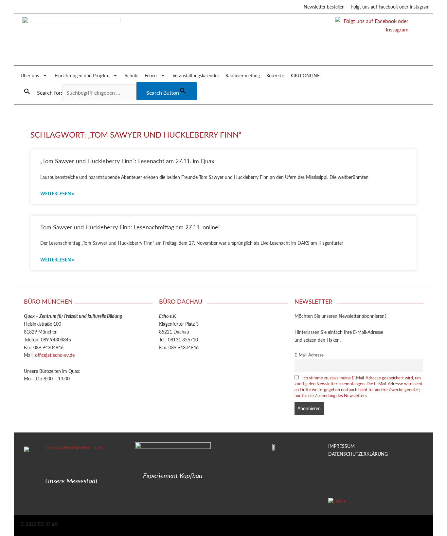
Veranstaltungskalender (195, 75)
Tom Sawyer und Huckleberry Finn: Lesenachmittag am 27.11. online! (130, 227)
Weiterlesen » (57, 193)
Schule (131, 75)
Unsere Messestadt (71, 480)
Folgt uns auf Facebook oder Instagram (390, 6)
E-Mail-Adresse (309, 355)
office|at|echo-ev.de (55, 355)
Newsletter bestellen (324, 6)
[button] (27, 91)
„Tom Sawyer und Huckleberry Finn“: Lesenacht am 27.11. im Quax (127, 161)
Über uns (30, 75)
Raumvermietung (242, 75)
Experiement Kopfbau (173, 475)
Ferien (151, 75)
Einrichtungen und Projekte (82, 75)
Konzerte (275, 75)
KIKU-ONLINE (305, 75)
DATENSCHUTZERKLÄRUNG (358, 453)
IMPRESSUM (341, 446)
